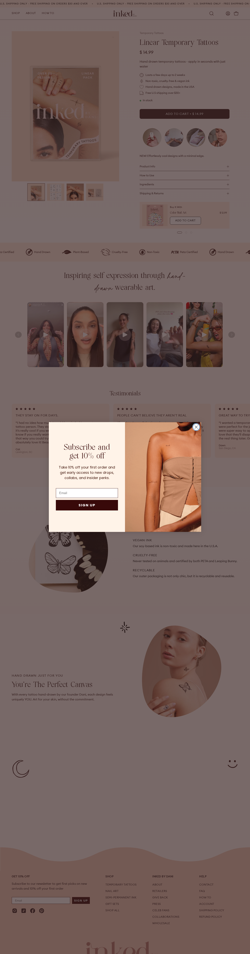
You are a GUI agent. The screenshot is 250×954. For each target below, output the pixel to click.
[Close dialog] (196, 427)
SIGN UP (87, 505)
